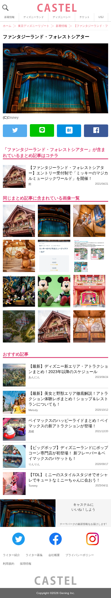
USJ (101, 17)
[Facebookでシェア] (96, 130)
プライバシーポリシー (79, 555)
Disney (13, 118)
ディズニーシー (62, 17)
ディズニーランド (33, 17)
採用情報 (25, 563)
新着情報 (9, 17)
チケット (84, 17)
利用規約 (8, 563)
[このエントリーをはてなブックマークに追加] (69, 130)
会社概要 (54, 555)
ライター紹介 (11, 555)
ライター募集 (34, 555)
